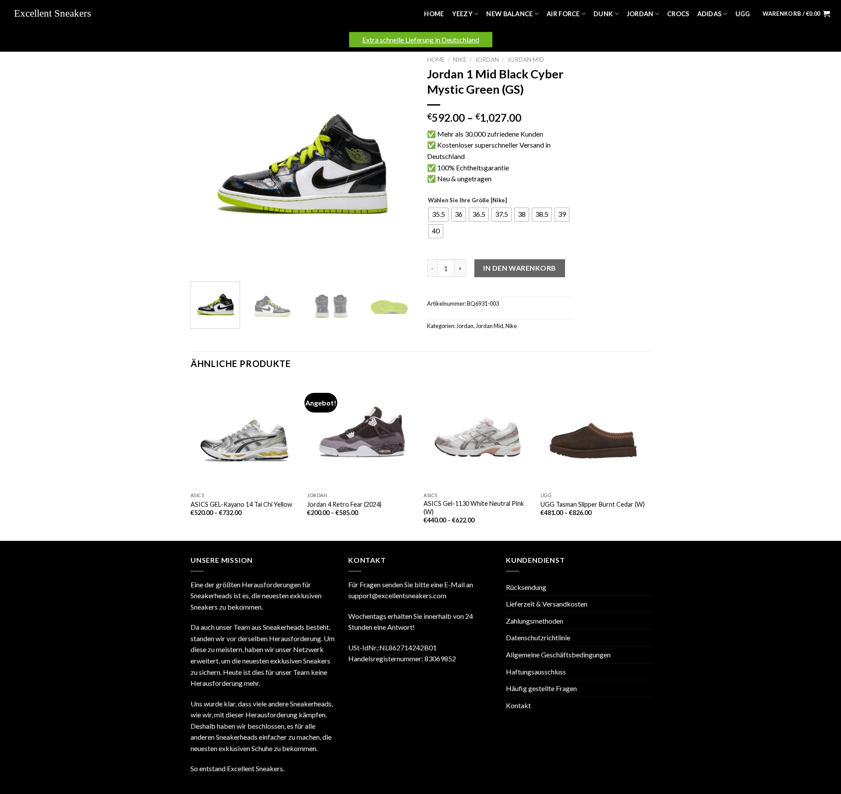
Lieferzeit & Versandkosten (546, 604)
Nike (459, 59)
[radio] (438, 214)
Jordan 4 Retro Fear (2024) (344, 504)
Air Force (563, 14)
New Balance (509, 14)
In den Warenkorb (519, 268)
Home (434, 14)
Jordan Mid (525, 59)
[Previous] (206, 163)
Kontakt (518, 705)
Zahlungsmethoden (534, 621)
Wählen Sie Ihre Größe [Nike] (467, 201)
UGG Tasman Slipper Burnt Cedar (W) (593, 504)
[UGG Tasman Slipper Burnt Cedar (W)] (595, 434)
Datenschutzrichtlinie (538, 637)
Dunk (603, 14)
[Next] (398, 163)
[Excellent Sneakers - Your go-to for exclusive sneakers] (57, 13)
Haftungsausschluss (536, 671)
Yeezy (462, 14)
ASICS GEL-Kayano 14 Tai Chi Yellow (241, 504)
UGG (742, 14)
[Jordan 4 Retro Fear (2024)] (361, 434)
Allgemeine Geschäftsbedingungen (558, 654)
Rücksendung (526, 587)
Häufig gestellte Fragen (541, 688)
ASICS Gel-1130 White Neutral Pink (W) (474, 507)
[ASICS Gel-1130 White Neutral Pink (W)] (478, 434)
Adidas (709, 14)
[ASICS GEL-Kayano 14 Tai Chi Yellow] (245, 434)
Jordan (640, 14)
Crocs (678, 14)
